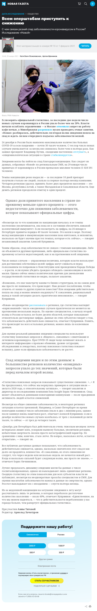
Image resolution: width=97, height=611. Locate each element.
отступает (79, 151)
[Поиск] (85, 4)
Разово (60, 534)
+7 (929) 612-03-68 (32, 596)
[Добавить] (92, 3)
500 (31, 552)
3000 (31, 546)
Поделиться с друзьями (45, 586)
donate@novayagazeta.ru (54, 594)
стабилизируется (61, 155)
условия (63, 573)
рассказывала (37, 305)
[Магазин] (79, 4)
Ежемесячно (33, 534)
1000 (60, 546)
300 (60, 552)
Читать (85, 46)
